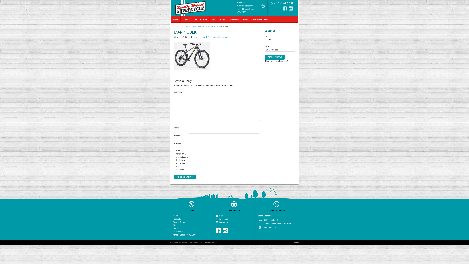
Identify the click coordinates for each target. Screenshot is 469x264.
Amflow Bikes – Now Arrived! (255, 19)
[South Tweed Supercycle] (190, 15)
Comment (178, 92)
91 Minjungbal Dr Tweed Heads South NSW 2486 (246, 7)
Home (175, 19)
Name (177, 128)
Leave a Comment (219, 37)
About (222, 19)
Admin (296, 242)
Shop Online (185, 26)
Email (177, 136)
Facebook (223, 219)
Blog (214, 19)
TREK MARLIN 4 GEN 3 (207, 26)
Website (177, 143)
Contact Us (234, 19)
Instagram (223, 222)
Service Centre (200, 19)
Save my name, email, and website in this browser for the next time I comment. (182, 160)
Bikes (194, 26)
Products (186, 19)
